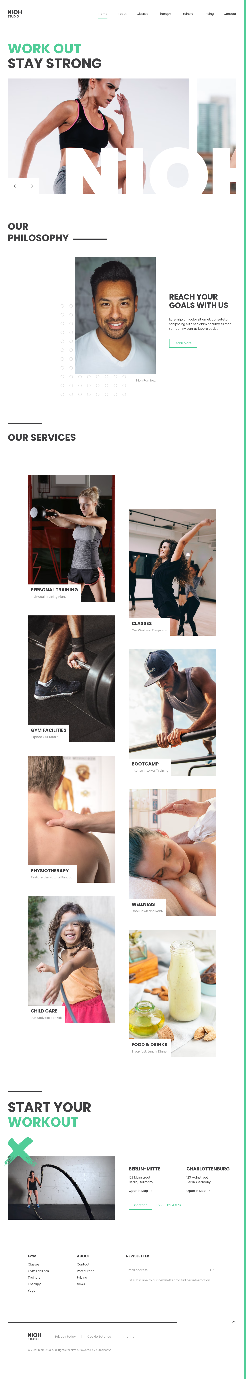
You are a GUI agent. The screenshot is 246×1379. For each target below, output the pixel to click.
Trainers (187, 14)
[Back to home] (15, 14)
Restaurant (85, 1271)
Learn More (183, 343)
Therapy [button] (164, 14)
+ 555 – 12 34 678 (168, 1205)
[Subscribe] (212, 1270)
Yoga (31, 1290)
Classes (33, 1264)
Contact (230, 14)
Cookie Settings (99, 1336)
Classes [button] (142, 14)
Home (102, 14)
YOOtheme (103, 1350)
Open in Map (138, 1191)
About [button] (122, 14)
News (81, 1284)
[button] (15, 186)
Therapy (34, 1284)
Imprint (128, 1336)
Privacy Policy (65, 1336)
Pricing (209, 14)
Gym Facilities (38, 1271)
